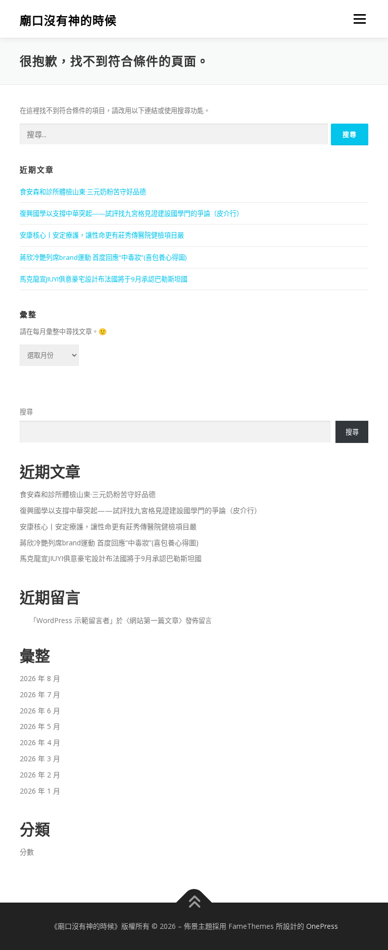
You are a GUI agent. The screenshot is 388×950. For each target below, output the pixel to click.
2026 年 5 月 (40, 726)
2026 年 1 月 (40, 791)
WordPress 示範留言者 (73, 620)
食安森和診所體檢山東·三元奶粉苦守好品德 (83, 191)
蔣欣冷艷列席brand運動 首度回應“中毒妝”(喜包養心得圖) (103, 257)
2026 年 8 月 (40, 678)
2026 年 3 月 (40, 758)
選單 (357, 18)
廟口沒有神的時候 (68, 20)
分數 (27, 852)
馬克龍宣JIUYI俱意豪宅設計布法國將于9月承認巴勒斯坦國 (103, 279)
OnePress (322, 926)
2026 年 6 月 (40, 710)
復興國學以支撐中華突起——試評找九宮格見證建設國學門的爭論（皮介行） (131, 213)
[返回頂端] (194, 903)
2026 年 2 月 (40, 774)
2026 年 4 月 (40, 742)
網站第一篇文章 (154, 620)
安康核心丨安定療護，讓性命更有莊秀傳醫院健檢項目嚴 (102, 235)
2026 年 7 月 (40, 694)
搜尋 (26, 411)
